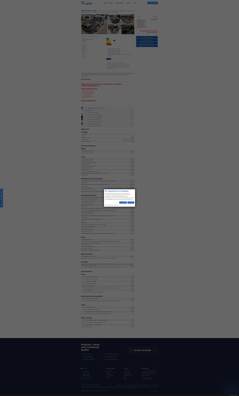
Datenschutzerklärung (109, 205)
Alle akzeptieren (123, 202)
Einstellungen (130, 202)
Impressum (116, 205)
